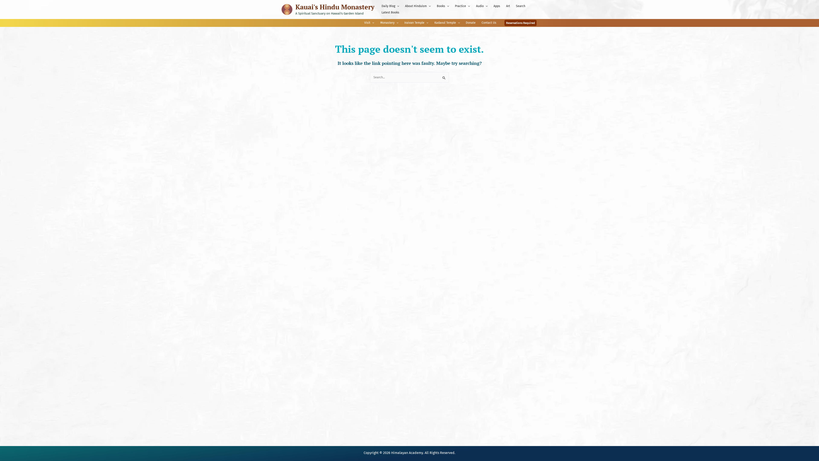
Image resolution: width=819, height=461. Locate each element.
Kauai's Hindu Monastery (334, 7)
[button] (397, 6)
